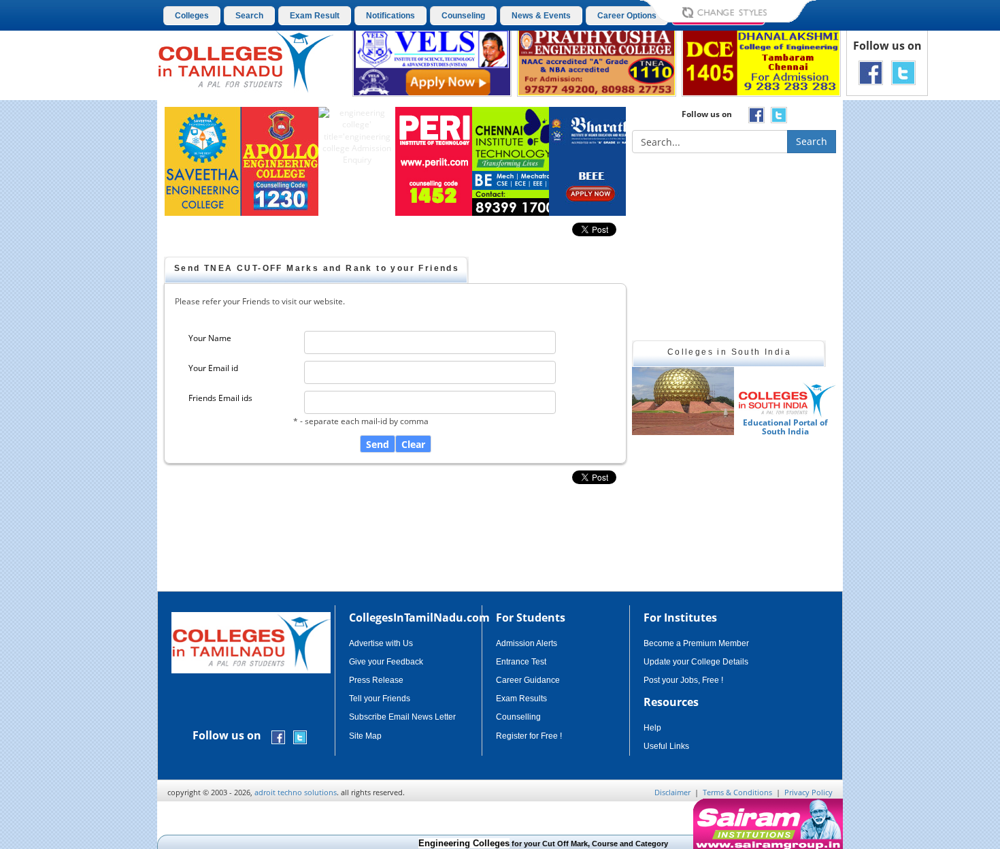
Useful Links (666, 746)
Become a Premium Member (696, 643)
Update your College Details (696, 662)
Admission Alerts (526, 643)
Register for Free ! (529, 736)
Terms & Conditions (737, 792)
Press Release (376, 680)
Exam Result (314, 15)
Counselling (518, 717)
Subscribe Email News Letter (402, 717)
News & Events (541, 15)
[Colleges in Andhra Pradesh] (731, 401)
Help (652, 728)
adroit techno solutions (295, 792)
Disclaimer (672, 792)
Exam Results (521, 698)
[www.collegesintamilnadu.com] (245, 60)
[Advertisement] (900, 339)
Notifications (390, 15)
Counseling (463, 15)
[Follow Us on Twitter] (903, 72)
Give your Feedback (386, 662)
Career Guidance (528, 680)
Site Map (365, 736)
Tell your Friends (379, 698)
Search (249, 15)
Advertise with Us (381, 643)
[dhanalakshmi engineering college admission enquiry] (761, 61)
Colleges (192, 15)
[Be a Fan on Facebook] (871, 72)
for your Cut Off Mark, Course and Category (526, 843)
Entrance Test (521, 662)
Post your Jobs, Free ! (683, 680)
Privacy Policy (808, 792)
